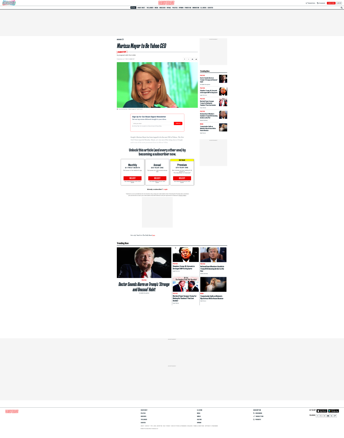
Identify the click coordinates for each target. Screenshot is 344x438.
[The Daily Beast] (166, 3)
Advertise (159, 425)
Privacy (168, 425)
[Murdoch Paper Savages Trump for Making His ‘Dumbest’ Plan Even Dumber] (223, 105)
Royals (169, 8)
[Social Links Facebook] (317, 416)
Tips (151, 425)
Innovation (195, 8)
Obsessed (162, 8)
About (142, 425)
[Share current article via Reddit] (196, 59)
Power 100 (188, 8)
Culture (199, 419)
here (153, 235)
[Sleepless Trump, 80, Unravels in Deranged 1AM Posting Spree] (223, 95)
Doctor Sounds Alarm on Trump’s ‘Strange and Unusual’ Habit (144, 286)
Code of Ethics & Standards (179, 425)
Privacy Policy (159, 126)
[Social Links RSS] (331, 416)
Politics (174, 8)
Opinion (181, 8)
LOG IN (339, 3)
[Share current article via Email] (192, 59)
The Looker (149, 8)
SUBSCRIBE (331, 3)
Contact (147, 425)
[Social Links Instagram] (324, 416)
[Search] (342, 8)
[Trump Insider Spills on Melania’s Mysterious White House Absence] (223, 131)
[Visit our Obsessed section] (14, 3)
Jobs (154, 425)
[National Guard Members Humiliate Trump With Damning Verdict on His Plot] (223, 118)
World (199, 416)
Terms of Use (151, 126)
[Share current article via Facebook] (184, 59)
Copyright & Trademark (211, 425)
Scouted (210, 8)
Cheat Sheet (141, 8)
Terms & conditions (198, 425)
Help (164, 425)
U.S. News (203, 8)
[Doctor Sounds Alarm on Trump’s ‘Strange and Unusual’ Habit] (223, 82)
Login (165, 189)
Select (132, 178)
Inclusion (189, 425)
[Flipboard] (335, 416)
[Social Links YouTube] (328, 416)
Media (156, 8)
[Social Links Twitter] (320, 416)
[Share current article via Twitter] (188, 59)
